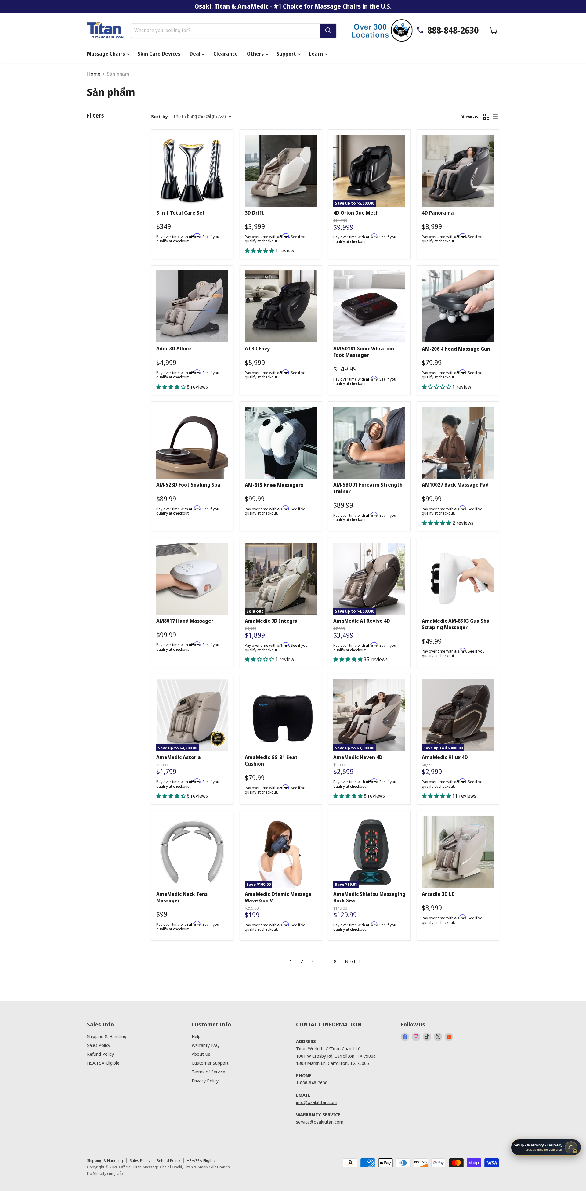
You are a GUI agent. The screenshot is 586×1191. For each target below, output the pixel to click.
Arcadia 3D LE (438, 894)
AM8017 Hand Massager (184, 620)
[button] (260, 250)
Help (196, 1036)
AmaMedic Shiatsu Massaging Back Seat (369, 897)
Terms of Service (208, 1072)
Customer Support (210, 1063)
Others (256, 53)
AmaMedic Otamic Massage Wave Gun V (278, 897)
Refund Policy (100, 1054)
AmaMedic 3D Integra (271, 620)
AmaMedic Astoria (178, 757)
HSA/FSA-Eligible (103, 1063)
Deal (196, 53)
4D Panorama (438, 212)
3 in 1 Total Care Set (180, 212)
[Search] (328, 31)
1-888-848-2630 (311, 1083)
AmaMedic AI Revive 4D (361, 620)
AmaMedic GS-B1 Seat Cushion (271, 760)
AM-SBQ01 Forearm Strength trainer (368, 487)
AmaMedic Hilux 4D (445, 757)
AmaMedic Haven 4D (357, 757)
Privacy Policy (205, 1080)
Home (93, 74)
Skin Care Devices (159, 53)
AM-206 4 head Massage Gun (456, 349)
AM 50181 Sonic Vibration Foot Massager (363, 351)
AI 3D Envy (257, 348)
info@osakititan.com (316, 1102)
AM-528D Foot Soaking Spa (188, 484)
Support (287, 53)
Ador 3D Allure (173, 348)
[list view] (494, 116)
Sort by (159, 116)
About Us (201, 1054)
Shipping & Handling (106, 1036)
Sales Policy (98, 1045)
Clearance (225, 53)
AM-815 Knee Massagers (274, 485)
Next (351, 961)
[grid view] (486, 116)
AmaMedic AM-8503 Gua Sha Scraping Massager (456, 624)
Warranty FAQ (205, 1045)
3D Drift (254, 212)
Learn (316, 53)
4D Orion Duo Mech (356, 212)
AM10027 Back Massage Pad (455, 484)
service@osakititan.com (319, 1122)
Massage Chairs (106, 53)
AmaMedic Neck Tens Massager (182, 897)
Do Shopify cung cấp (105, 1173)
